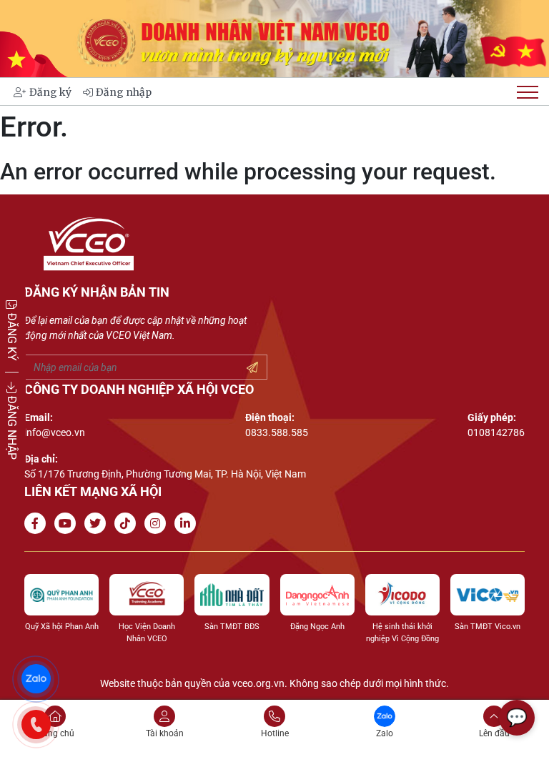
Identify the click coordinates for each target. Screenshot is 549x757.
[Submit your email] (252, 368)
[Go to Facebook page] (37, 523)
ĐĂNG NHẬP (12, 425)
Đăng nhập (124, 92)
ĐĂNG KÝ (12, 335)
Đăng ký (50, 92)
